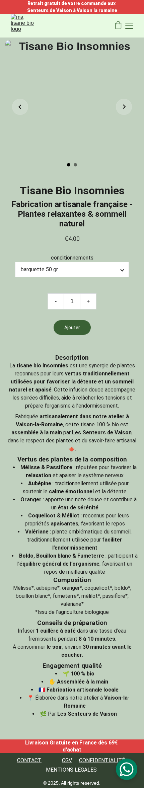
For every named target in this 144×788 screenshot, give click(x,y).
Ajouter (72, 327)
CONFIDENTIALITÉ (102, 760)
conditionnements (72, 258)
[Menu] (129, 26)
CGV (67, 760)
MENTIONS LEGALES (71, 770)
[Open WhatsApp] (126, 769)
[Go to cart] (118, 26)
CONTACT (29, 760)
